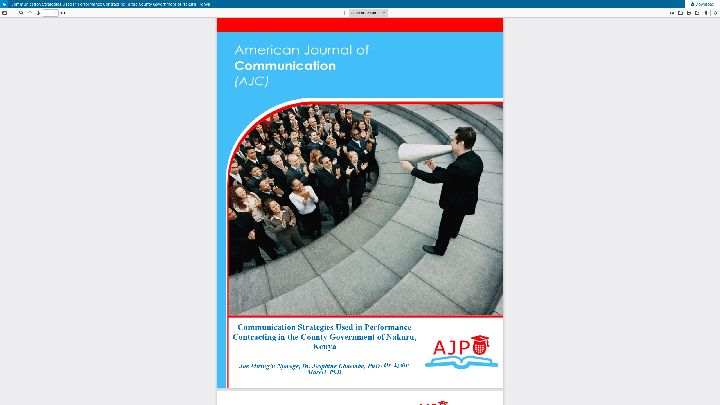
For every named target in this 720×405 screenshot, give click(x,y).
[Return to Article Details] (4, 4)
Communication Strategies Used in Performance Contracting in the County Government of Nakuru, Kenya (110, 4)
